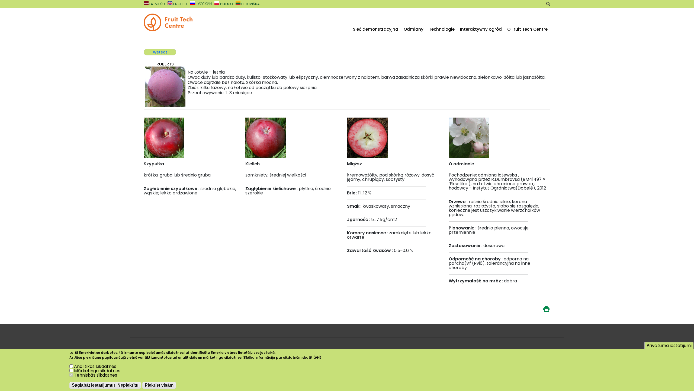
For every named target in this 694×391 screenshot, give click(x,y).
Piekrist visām (159, 385)
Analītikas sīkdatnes (95, 366)
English (179, 4)
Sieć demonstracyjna (375, 29)
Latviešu (157, 4)
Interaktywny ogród (481, 29)
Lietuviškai (250, 4)
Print (546, 309)
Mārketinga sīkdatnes (97, 371)
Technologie (442, 29)
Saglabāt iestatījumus (94, 385)
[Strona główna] (168, 30)
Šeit (318, 357)
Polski (226, 4)
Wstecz (160, 52)
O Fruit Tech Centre (527, 29)
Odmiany (413, 29)
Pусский (203, 4)
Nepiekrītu (128, 385)
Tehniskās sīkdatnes (95, 375)
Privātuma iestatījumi (669, 345)
